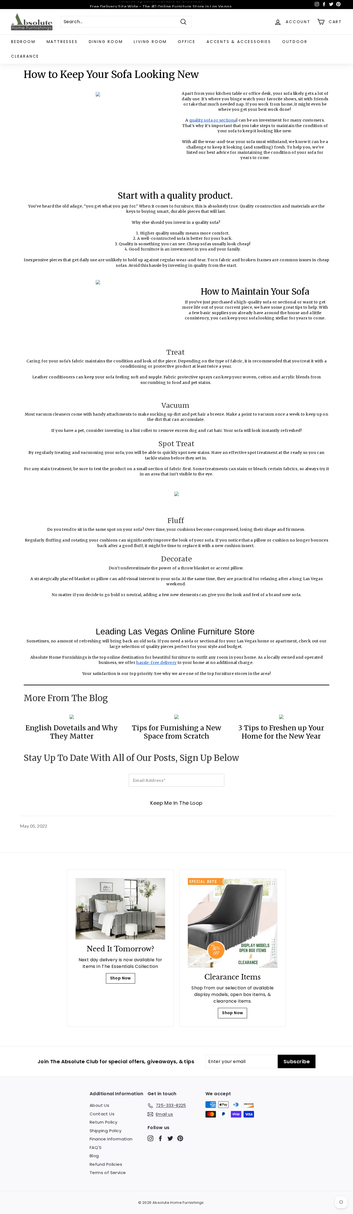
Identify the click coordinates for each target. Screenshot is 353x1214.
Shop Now (120, 978)
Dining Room (106, 41)
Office (187, 41)
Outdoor (294, 41)
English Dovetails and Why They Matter (71, 732)
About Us (99, 1105)
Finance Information (111, 1139)
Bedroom (23, 41)
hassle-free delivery (156, 662)
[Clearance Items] (232, 923)
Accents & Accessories (239, 41)
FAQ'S (95, 1147)
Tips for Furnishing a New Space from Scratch (176, 732)
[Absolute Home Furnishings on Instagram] (150, 1138)
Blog (94, 1156)
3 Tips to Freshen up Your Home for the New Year (281, 732)
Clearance (25, 56)
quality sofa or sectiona (212, 120)
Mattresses (62, 41)
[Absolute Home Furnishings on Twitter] (170, 1138)
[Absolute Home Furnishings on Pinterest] (180, 1138)
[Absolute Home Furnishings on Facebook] (160, 1138)
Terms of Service (108, 1172)
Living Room (150, 41)
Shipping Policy (105, 1131)
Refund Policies (106, 1164)
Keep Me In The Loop (176, 803)
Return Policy (103, 1122)
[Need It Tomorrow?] (120, 909)
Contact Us (102, 1114)
